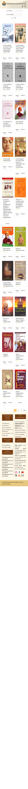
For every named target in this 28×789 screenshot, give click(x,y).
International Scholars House (19, 426)
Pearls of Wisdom (18, 283)
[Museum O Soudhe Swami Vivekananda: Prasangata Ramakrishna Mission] (20, 187)
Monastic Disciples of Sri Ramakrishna (7, 430)
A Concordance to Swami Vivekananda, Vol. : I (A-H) (7, 86)
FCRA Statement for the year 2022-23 (7, 465)
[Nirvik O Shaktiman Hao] (20, 237)
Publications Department (20, 432)
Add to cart (5, 59)
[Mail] (22, 475)
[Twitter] (16, 475)
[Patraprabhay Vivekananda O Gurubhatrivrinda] (7, 271)
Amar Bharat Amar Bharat (19, 122)
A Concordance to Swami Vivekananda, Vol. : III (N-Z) (7, 124)
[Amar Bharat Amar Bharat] (20, 110)
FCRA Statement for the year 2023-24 (7, 468)
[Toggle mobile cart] (22, 6)
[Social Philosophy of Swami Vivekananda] (20, 342)
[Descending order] (21, 10)
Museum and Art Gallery (20, 430)
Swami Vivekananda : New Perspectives (7, 394)
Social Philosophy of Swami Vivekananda (20, 356)
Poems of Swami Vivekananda (6, 320)
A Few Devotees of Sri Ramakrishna (7, 434)
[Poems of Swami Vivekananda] (7, 306)
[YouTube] (22, 472)
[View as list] (15, 18)
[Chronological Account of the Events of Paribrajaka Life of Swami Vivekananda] (20, 147)
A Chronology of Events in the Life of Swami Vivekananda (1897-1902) (20, 48)
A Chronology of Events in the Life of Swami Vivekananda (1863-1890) (7, 48)
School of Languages (19, 434)
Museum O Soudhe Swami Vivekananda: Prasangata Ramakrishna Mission (20, 203)
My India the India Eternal (6, 249)
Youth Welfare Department (18, 437)
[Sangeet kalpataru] (7, 342)
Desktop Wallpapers (6, 445)
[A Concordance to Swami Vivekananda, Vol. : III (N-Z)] (7, 110)
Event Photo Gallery (6, 447)
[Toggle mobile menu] (25, 6)
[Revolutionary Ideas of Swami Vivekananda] (20, 306)
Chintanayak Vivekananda (6, 159)
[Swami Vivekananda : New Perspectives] (7, 379)
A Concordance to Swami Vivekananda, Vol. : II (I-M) (20, 86)
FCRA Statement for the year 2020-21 (7, 458)
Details (11, 58)
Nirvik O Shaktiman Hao (20, 249)
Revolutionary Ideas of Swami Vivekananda (20, 320)
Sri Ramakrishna (5, 423)
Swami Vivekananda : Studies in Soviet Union (20, 394)
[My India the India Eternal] (7, 237)
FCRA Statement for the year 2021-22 (7, 461)
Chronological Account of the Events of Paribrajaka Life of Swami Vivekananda (20, 163)
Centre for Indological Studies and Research (20, 422)
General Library (18, 428)
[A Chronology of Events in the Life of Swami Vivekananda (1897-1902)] (20, 33)
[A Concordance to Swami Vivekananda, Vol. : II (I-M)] (20, 72)
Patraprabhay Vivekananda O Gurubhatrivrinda (8, 284)
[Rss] (19, 475)
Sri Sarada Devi (5, 425)
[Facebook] (19, 472)
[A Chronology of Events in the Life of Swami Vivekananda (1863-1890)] (7, 33)
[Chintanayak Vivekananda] (7, 147)
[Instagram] (16, 472)
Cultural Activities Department (18, 424)
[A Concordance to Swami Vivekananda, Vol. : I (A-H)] (7, 72)
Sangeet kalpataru (5, 355)
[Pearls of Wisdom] (20, 271)
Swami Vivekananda (6, 427)
